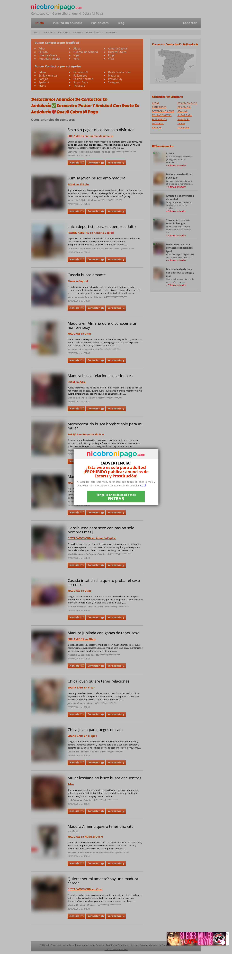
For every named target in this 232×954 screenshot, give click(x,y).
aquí (143, 485)
